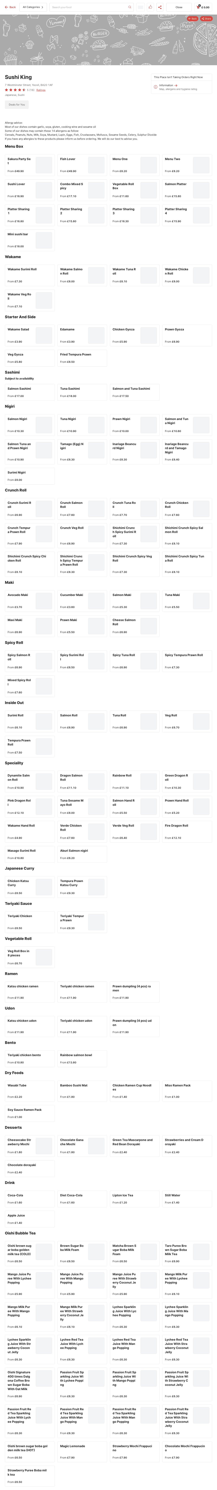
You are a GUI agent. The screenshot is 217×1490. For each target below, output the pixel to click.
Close (179, 7)
